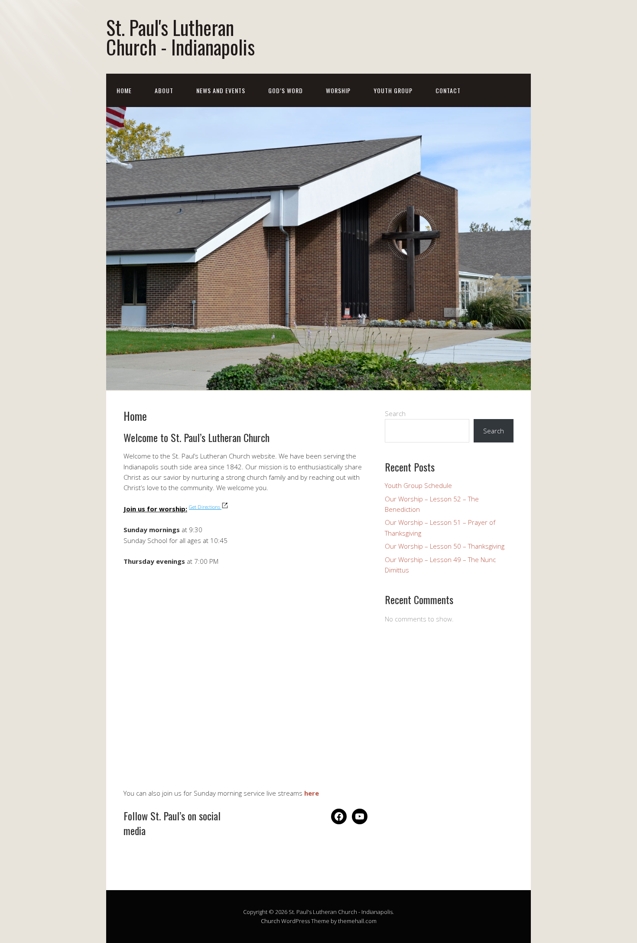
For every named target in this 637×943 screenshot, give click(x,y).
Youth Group (393, 90)
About (164, 90)
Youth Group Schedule (418, 485)
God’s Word (285, 90)
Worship (338, 90)
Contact (448, 90)
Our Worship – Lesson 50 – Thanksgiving (444, 546)
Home (124, 90)
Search (395, 413)
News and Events (220, 90)
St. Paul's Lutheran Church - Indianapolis (180, 37)
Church (270, 921)
